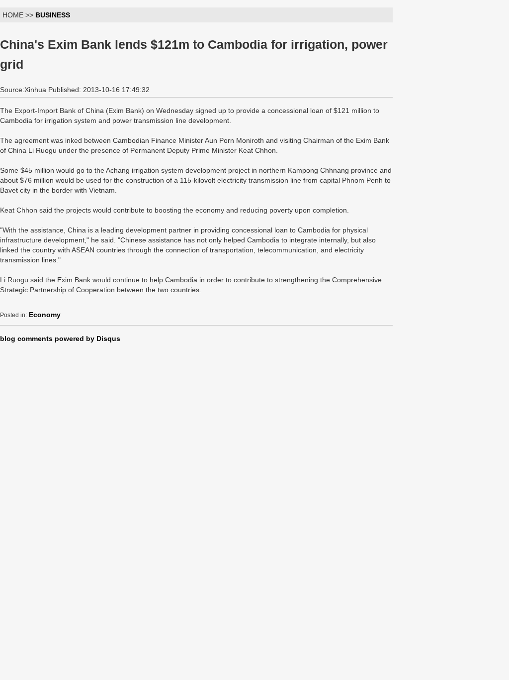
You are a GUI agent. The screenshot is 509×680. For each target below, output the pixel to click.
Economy (45, 315)
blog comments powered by (60, 338)
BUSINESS (52, 15)
